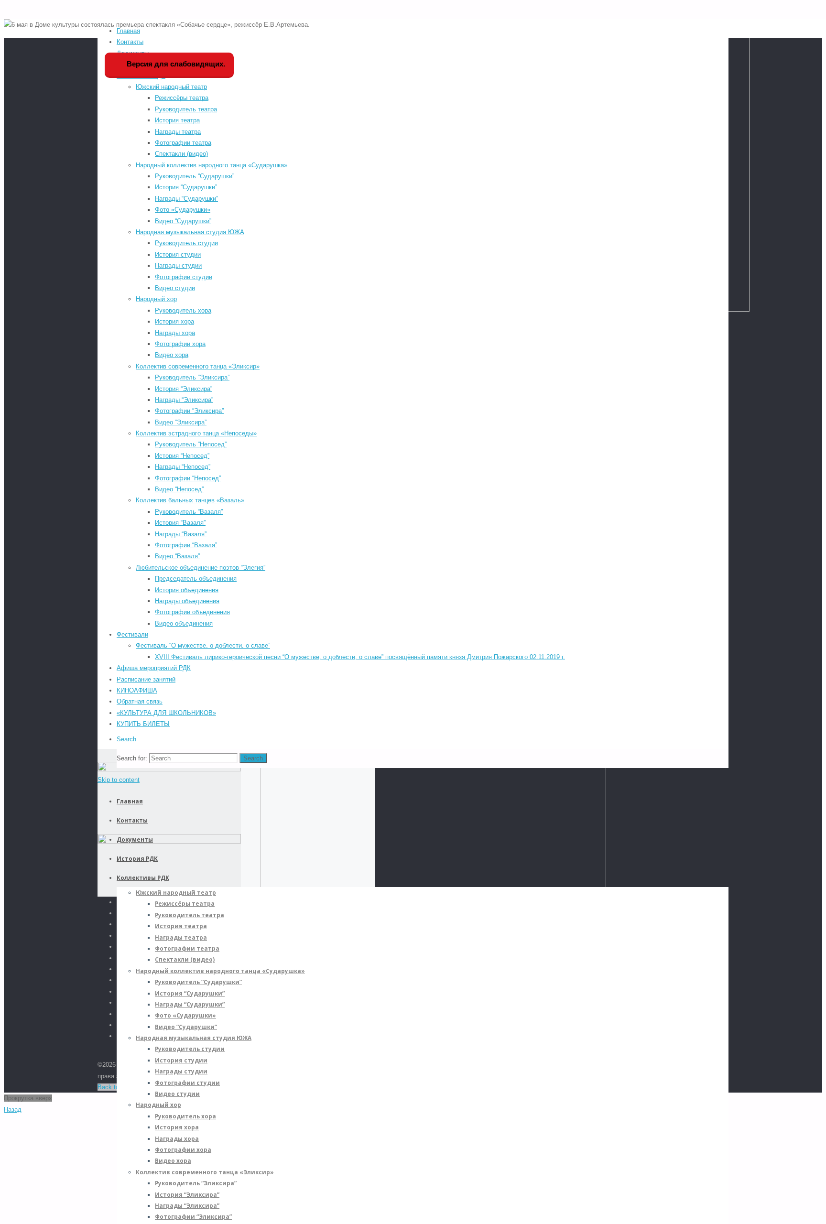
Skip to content (119, 779)
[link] (126, 739)
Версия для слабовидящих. (175, 64)
